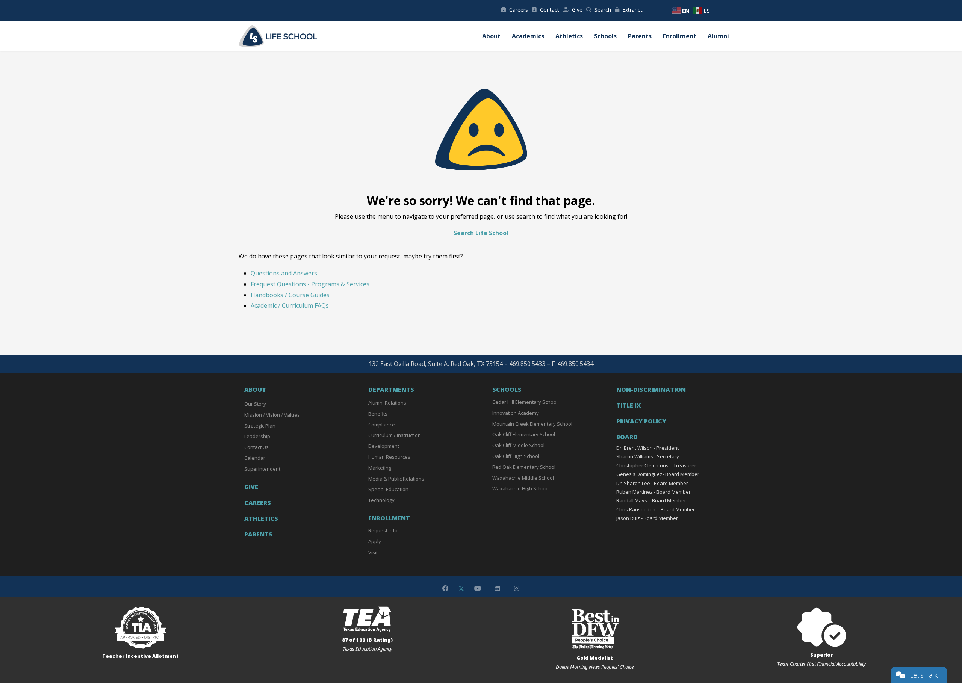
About (491, 36)
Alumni (718, 36)
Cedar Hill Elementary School (525, 402)
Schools (605, 36)
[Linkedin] (497, 588)
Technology (381, 500)
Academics (528, 36)
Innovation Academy (515, 412)
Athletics (569, 36)
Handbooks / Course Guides (290, 295)
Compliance (381, 424)
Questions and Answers (284, 273)
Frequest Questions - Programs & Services (310, 284)
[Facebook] (445, 588)
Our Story (255, 403)
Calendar (254, 458)
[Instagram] (517, 588)
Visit (373, 552)
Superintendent (262, 468)
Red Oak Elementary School (523, 467)
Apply (374, 541)
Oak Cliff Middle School (518, 445)
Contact (549, 9)
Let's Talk (924, 675)
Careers (518, 9)
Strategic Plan (259, 425)
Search (602, 9)
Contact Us (256, 447)
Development (383, 446)
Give (577, 9)
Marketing (379, 467)
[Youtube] (478, 588)
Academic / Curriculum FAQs (290, 305)
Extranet (632, 9)
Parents (640, 36)
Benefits (377, 413)
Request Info (383, 530)
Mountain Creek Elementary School (532, 423)
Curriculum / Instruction (394, 435)
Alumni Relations (387, 402)
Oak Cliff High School (515, 456)
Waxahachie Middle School (523, 477)
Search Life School (481, 233)
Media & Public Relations (396, 478)
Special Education (388, 489)
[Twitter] (461, 588)
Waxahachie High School (520, 488)
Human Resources (389, 456)
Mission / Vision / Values (272, 414)
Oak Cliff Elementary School (523, 434)
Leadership (257, 436)
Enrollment (679, 36)
